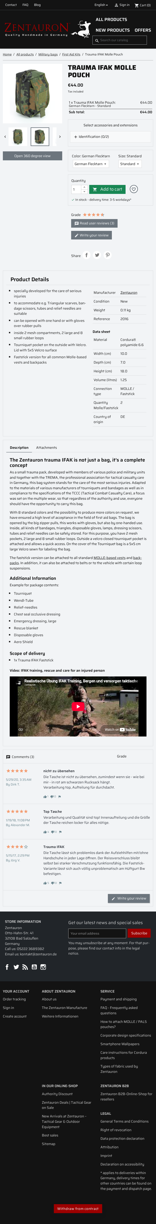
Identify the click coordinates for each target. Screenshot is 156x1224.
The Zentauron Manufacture (64, 1007)
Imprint (106, 1155)
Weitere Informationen (60, 1016)
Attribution (109, 1147)
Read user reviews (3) (96, 223)
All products (111, 19)
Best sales (50, 1135)
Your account (16, 991)
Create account (15, 1016)
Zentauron (128, 292)
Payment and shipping (118, 999)
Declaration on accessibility (122, 1164)
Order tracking (14, 999)
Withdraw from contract (78, 1208)
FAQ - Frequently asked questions (119, 1010)
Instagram (43, 967)
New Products (113, 30)
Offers (143, 30)
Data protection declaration (122, 1138)
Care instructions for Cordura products (123, 1055)
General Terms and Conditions (124, 1121)
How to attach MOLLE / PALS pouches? (123, 1024)
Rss (25, 967)
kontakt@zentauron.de (38, 954)
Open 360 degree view (32, 156)
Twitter (16, 967)
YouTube (34, 967)
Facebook (7, 967)
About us (49, 999)
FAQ (25, 4)
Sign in (8, 1007)
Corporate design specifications (125, 1035)
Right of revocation (115, 1130)
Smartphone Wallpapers (119, 1044)
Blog (37, 4)
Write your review (94, 235)
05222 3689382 (30, 949)
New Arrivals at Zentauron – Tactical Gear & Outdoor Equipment (64, 1121)
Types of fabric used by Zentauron (119, 1068)
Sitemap (48, 1144)
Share (86, 255)
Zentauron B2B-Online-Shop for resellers (126, 1096)
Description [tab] (19, 447)
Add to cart (107, 189)
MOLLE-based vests (110, 558)
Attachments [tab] (46, 447)
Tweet (97, 255)
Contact (11, 4)
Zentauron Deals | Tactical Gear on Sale (66, 1105)
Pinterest (107, 255)
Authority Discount (57, 1094)
